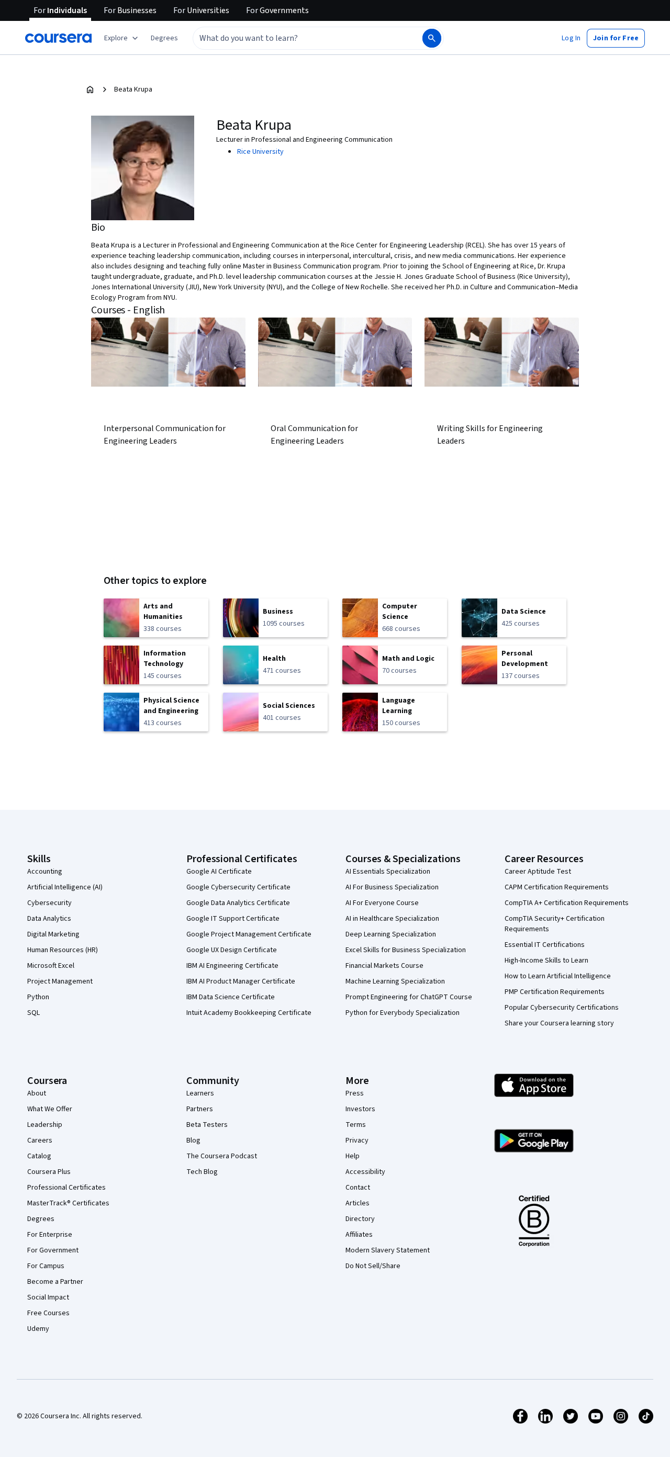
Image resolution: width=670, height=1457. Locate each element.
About (36, 1093)
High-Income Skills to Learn (546, 960)
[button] (164, 38)
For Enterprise (49, 1234)
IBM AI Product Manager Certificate (240, 981)
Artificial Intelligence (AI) (65, 887)
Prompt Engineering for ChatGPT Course (408, 997)
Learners (200, 1093)
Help (352, 1156)
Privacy (356, 1140)
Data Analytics (49, 918)
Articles (357, 1203)
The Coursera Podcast (221, 1156)
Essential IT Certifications (545, 945)
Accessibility (365, 1172)
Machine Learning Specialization (395, 981)
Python (38, 997)
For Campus (45, 1266)
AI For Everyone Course (382, 903)
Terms (355, 1125)
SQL (33, 1013)
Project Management (60, 981)
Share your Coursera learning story (559, 1023)
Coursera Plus (49, 1172)
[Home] (90, 89)
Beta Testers (207, 1125)
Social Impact (48, 1297)
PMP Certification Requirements (555, 992)
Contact (357, 1187)
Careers (39, 1140)
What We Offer (49, 1109)
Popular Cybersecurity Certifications (562, 1007)
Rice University (260, 151)
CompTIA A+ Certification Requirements (567, 903)
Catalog (39, 1156)
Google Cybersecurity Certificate (238, 887)
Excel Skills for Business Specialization (405, 950)
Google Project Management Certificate (248, 934)
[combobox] (296, 38)
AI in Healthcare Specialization (392, 918)
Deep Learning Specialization (390, 934)
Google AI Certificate (219, 871)
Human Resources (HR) (62, 950)
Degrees (40, 1219)
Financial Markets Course (384, 966)
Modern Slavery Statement (387, 1250)
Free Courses (48, 1313)
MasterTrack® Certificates (68, 1203)
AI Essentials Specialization (387, 871)
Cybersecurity (49, 903)
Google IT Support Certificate (233, 918)
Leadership (44, 1125)
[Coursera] (58, 38)
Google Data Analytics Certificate (238, 903)
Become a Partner (55, 1282)
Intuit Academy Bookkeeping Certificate (248, 1013)
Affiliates (359, 1234)
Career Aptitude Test (538, 871)
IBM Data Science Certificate (230, 997)
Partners (199, 1109)
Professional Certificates (66, 1187)
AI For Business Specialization (392, 887)
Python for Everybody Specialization (402, 1013)
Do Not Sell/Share (372, 1266)
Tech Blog (202, 1172)
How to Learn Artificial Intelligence (558, 976)
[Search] (431, 38)
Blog (193, 1140)
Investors (360, 1109)
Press (354, 1093)
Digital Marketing (53, 934)
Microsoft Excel (50, 966)
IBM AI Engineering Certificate (232, 966)
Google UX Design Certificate (231, 950)
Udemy (38, 1329)
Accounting (44, 871)
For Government (53, 1250)
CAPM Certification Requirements (557, 887)
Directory (360, 1219)
